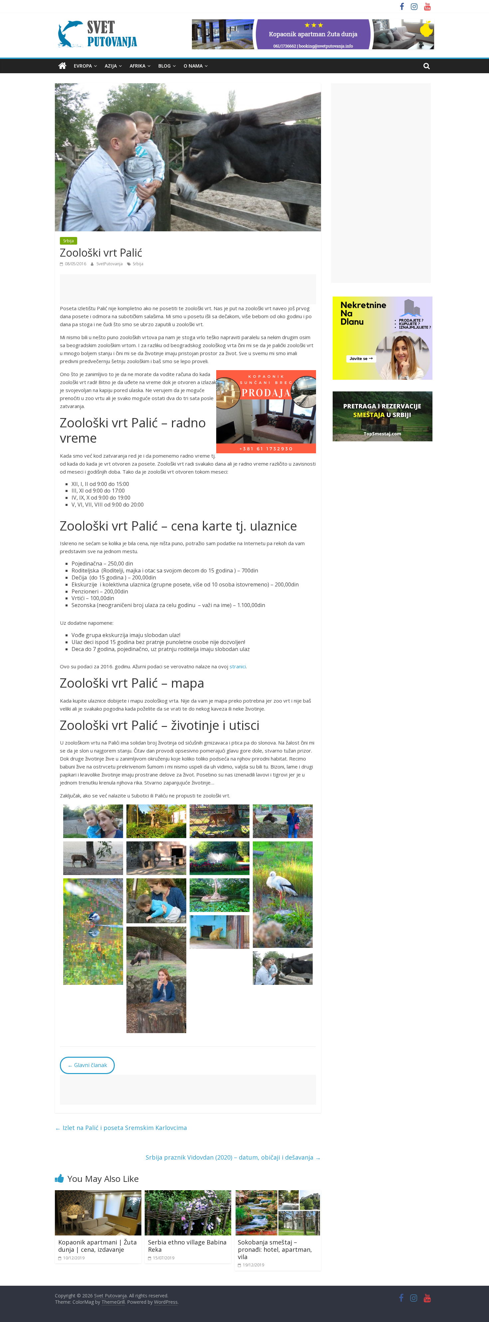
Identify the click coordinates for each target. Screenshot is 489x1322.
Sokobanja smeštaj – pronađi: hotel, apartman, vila (275, 1249)
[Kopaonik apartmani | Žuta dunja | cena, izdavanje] (98, 1194)
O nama (193, 66)
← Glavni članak (87, 1065)
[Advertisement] (188, 289)
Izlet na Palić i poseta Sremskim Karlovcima (121, 1128)
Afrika (137, 66)
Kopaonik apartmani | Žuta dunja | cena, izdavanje (97, 1245)
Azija (111, 66)
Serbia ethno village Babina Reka (187, 1245)
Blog (164, 66)
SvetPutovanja (110, 264)
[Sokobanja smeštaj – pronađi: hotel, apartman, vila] (278, 1194)
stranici (238, 666)
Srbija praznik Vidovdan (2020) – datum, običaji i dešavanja (233, 1157)
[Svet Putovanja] (62, 66)
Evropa (83, 66)
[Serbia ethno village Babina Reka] (188, 1194)
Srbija (68, 241)
